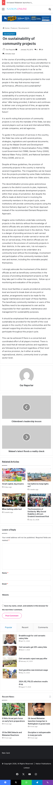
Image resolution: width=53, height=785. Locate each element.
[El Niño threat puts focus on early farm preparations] (13, 709)
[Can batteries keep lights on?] (39, 474)
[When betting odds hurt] (13, 500)
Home (7, 28)
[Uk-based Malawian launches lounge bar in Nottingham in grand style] (39, 709)
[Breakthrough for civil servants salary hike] (10, 639)
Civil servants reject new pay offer (33, 659)
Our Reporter (10, 50)
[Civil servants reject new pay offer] (10, 662)
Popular (8, 627)
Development (24, 28)
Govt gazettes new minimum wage (33, 670)
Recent (25, 627)
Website (5, 595)
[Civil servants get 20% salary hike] (10, 650)
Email (5, 584)
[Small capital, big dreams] (13, 474)
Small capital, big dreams (13, 484)
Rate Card (6, 753)
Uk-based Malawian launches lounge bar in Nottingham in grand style (39, 721)
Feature (14, 28)
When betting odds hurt (12, 509)
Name (5, 573)
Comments (43, 627)
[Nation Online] (16, 9)
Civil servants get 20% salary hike (33, 647)
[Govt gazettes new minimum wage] (10, 673)
